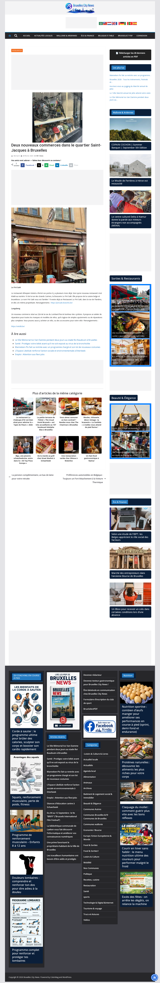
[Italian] (126, 23)
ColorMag (54, 977)
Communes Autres (92, 809)
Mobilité (87, 862)
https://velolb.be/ (18, 326)
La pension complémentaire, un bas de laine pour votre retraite (33, 477)
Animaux (88, 782)
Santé (86, 891)
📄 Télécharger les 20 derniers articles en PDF (130, 55)
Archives (88, 788)
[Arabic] (101, 23)
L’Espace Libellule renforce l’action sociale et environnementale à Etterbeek (50, 350)
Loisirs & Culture (91, 856)
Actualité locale (91, 759)
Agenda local (90, 771)
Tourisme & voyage (93, 908)
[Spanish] (135, 23)
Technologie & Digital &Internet (98, 902)
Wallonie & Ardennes (66, 35)
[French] (118, 23)
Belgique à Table (106, 35)
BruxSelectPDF (91, 709)
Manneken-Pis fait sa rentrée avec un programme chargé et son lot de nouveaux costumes (57, 347)
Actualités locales (43, 35)
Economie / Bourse (93, 830)
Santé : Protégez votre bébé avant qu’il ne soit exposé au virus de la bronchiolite (52, 343)
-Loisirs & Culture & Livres (96, 753)
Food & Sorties (91, 845)
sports (87, 897)
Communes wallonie (93, 824)
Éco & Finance (87, 35)
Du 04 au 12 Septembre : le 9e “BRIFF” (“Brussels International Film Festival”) (62, 817)
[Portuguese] (131, 23)
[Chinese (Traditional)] (105, 23)
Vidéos (87, 920)
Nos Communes (91, 868)
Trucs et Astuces (91, 914)
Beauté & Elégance (92, 803)
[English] (114, 23)
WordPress (66, 977)
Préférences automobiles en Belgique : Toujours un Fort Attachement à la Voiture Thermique (83, 479)
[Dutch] (109, 23)
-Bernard (16, 156)
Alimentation (90, 776)
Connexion (141, 35)
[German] (122, 23)
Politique (88, 874)
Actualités (88, 765)
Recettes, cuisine (91, 879)
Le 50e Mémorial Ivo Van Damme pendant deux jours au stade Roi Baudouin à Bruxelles (56, 340)
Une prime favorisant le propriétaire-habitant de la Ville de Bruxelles (63, 846)
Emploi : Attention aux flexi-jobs (29, 354)
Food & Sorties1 (91, 851)
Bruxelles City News (32, 977)
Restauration (17, 50)
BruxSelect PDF (125, 35)
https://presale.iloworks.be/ (62, 302)
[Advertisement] (81, 22)
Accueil (26, 35)
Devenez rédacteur (93, 675)
